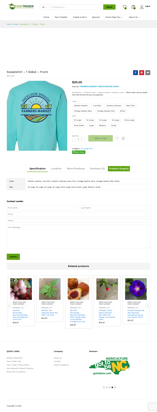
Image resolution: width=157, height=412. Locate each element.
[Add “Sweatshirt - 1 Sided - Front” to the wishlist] (117, 138)
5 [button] (115, 387)
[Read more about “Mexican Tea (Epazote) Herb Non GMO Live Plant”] (44, 298)
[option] (21, 303)
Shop (16, 24)
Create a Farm (80, 17)
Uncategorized (87, 148)
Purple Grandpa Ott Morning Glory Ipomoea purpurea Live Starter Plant (136, 313)
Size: (74, 116)
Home (46, 17)
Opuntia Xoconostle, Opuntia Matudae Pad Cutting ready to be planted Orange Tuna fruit (77, 316)
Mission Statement (15, 358)
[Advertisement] (78, 50)
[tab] (37, 169)
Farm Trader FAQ (14, 361)
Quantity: (75, 135)
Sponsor (96, 17)
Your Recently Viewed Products (20, 368)
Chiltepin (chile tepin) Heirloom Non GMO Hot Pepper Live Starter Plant (107, 314)
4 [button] (112, 387)
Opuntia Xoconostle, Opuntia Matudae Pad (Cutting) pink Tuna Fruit (20, 314)
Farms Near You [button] (113, 17)
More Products (76, 168)
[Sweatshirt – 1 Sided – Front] (135, 72)
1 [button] (104, 387)
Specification (38, 168)
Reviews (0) (97, 168)
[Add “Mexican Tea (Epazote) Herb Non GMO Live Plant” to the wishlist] (55, 298)
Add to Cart (100, 138)
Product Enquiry (119, 168)
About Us (58, 358)
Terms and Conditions (16, 372)
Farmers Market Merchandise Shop (99, 86)
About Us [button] (133, 17)
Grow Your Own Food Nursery (19, 303)
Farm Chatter (61, 17)
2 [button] (106, 387)
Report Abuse (79, 152)
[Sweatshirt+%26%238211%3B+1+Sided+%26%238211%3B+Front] (141, 72)
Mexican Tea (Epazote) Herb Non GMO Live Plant (49, 312)
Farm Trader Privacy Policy (18, 365)
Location (56, 168)
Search (109, 7)
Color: (74, 101)
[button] (81, 106)
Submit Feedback (61, 365)
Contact (57, 361)
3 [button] (109, 387)
